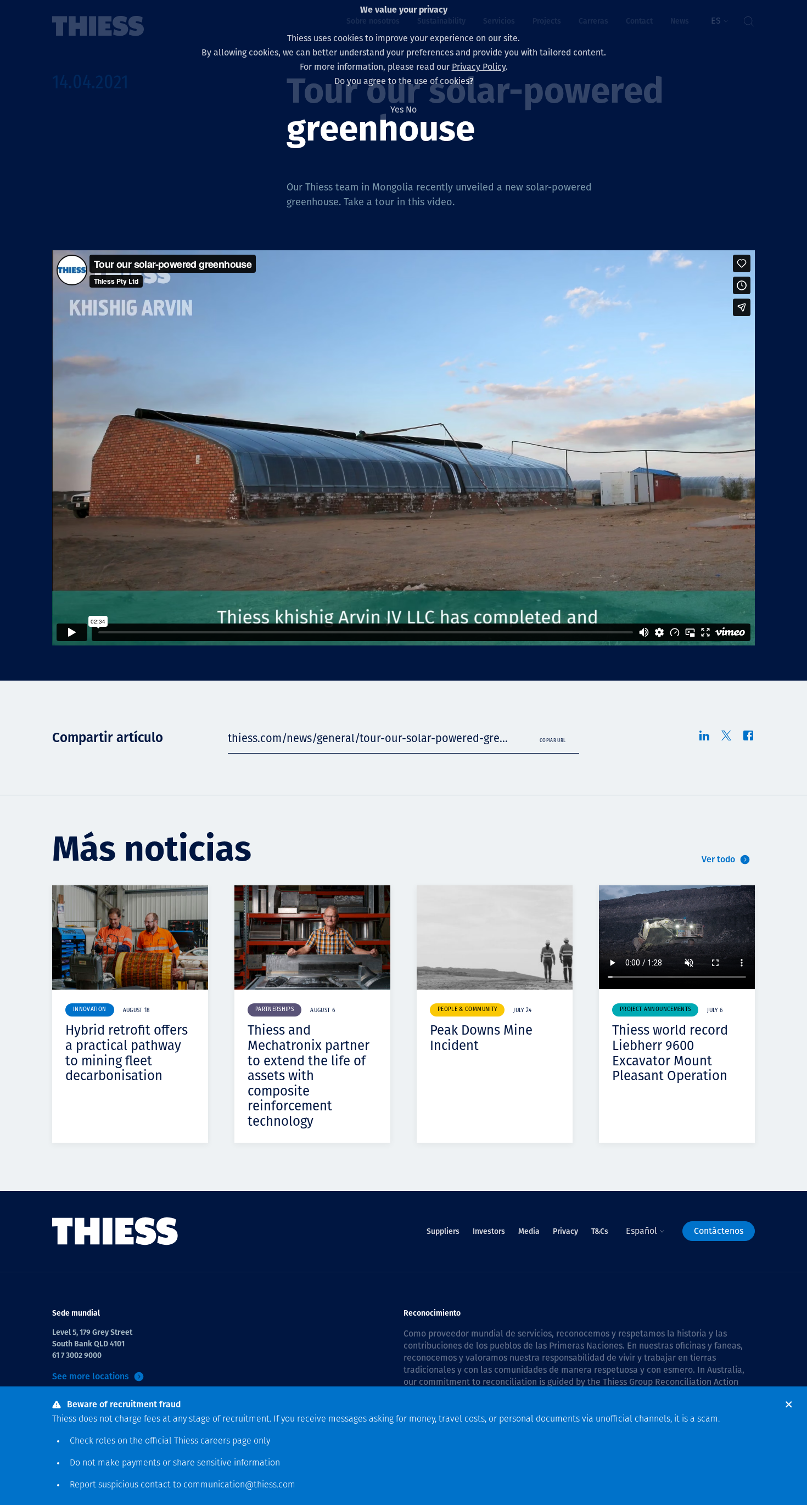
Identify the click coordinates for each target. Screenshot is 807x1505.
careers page (225, 1441)
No (411, 109)
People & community (467, 1010)
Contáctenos (718, 1231)
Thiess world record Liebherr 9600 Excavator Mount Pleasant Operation (670, 1053)
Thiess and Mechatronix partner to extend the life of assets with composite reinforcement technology (308, 1076)
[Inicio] (115, 1231)
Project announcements (655, 1010)
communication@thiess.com (239, 1485)
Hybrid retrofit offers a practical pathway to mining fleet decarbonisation (126, 1053)
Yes (397, 109)
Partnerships (274, 1010)
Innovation (90, 1010)
